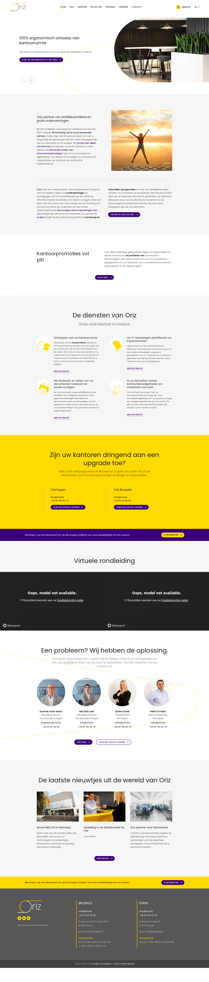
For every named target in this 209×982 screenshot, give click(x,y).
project (41, 217)
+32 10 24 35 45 (122, 500)
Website (123, 964)
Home (63, 7)
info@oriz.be (57, 497)
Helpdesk (123, 7)
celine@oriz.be (122, 722)
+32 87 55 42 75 (59, 500)
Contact (137, 7)
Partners (110, 7)
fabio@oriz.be (158, 722)
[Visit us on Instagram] (28, 918)
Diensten (82, 7)
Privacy (116, 964)
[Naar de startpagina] (18, 7)
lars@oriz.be (86, 722)
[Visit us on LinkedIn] (24, 918)
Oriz (71, 7)
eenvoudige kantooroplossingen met (77, 210)
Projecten (96, 7)
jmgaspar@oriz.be (51, 722)
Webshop (186, 7)
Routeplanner (86, 938)
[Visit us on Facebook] (19, 918)
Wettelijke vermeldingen (101, 964)
